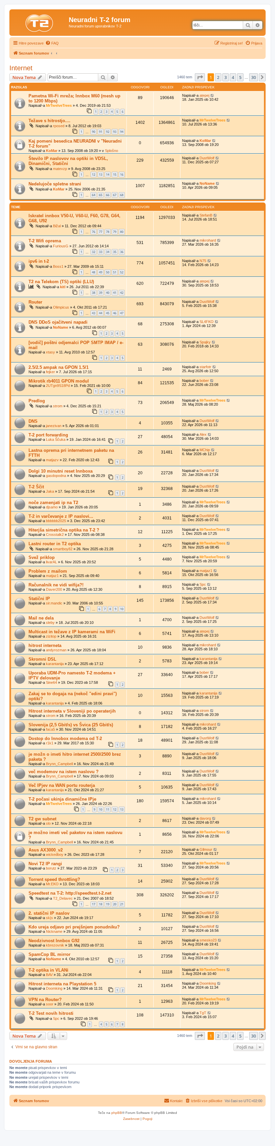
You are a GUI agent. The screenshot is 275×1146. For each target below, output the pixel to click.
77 (100, 232)
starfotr (205, 367)
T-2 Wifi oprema (45, 240)
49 (100, 272)
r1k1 (49, 743)
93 (114, 132)
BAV (49, 975)
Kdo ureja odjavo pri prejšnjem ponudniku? (74, 926)
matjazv (52, 460)
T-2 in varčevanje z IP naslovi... (61, 516)
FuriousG (60, 246)
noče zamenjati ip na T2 (53, 502)
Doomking (54, 988)
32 (93, 252)
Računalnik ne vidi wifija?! (56, 584)
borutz (51, 868)
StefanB (206, 215)
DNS (33, 421)
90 (93, 132)
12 (93, 174)
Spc (203, 584)
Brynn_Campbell (59, 764)
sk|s (49, 918)
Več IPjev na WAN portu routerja (62, 785)
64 (93, 195)
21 (121, 904)
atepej (204, 95)
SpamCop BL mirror (49, 954)
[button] (200, 77)
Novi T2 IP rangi (45, 863)
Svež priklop (42, 557)
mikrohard (208, 240)
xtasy (50, 352)
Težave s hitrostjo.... (49, 120)
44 (100, 313)
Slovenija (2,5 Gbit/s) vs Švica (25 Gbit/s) (71, 724)
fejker (50, 372)
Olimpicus (61, 307)
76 (93, 232)
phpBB (116, 1113)
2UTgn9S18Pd (58, 386)
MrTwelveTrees (59, 105)
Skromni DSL (42, 659)
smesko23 (208, 940)
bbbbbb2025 (56, 521)
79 (114, 232)
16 (121, 174)
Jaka (50, 491)
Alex (203, 434)
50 (107, 272)
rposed (58, 126)
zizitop (51, 636)
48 (93, 272)
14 (107, 174)
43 (93, 313)
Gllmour (206, 849)
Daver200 (54, 589)
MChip (205, 450)
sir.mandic (54, 603)
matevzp (60, 169)
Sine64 (51, 682)
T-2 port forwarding (48, 434)
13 (100, 174)
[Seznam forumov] (40, 21)
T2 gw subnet (42, 818)
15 (114, 174)
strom (57, 406)
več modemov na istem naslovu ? (64, 771)
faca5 (50, 729)
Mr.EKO (52, 884)
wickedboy (54, 854)
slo (48, 823)
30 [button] (253, 77)
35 (114, 252)
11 (107, 809)
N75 (203, 261)
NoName (207, 183)
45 (107, 313)
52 (121, 272)
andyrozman (56, 650)
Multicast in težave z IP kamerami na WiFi (72, 631)
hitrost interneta (45, 645)
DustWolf (207, 158)
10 (121, 609)
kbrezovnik (55, 945)
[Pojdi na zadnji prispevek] (212, 95)
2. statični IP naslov (49, 913)
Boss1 (58, 266)
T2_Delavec (63, 898)
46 (114, 313)
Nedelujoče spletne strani (55, 183)
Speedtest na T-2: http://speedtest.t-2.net (70, 893)
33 (100, 252)
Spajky (205, 342)
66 (107, 195)
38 (93, 293)
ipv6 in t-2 (39, 261)
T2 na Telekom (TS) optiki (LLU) (61, 281)
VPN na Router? (45, 999)
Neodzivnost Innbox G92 (54, 940)
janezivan (53, 426)
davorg (205, 818)
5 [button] (240, 77)
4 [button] (233, 77)
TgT (203, 1013)
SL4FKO (207, 322)
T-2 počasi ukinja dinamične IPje (62, 799)
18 (100, 904)
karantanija (55, 664)
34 (107, 252)
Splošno (111, 151)
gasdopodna (56, 476)
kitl (62, 287)
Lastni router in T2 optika (55, 543)
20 (114, 904)
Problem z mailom (48, 571)
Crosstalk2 (55, 535)
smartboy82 (62, 549)
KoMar (51, 151)
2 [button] (218, 77)
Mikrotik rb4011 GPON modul (59, 381)
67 (114, 195)
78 (107, 232)
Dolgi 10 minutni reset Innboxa (61, 471)
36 (121, 252)
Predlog (37, 400)
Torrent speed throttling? (54, 879)
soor (49, 1004)
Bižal (57, 226)
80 (121, 232)
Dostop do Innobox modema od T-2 (65, 738)
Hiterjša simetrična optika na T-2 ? (64, 530)
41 (114, 293)
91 (100, 132)
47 (121, 313)
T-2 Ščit (36, 486)
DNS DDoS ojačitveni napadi (58, 322)
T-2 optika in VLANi (48, 970)
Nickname (54, 931)
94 (121, 132)
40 (107, 293)
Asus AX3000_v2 (46, 849)
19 (107, 904)
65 (100, 195)
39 (100, 293)
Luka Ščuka (55, 439)
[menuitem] (52, 43)
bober (204, 381)
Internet (21, 68)
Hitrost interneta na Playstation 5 (62, 983)
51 (114, 272)
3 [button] (225, 77)
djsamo (52, 507)
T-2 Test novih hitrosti (51, 1013)
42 (121, 293)
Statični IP (39, 598)
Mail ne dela (41, 618)
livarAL (51, 562)
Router (35, 302)
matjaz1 (52, 576)
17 (93, 904)
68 (121, 195)
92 (107, 132)
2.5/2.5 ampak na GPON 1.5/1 (59, 367)
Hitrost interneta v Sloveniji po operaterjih (72, 711)
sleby (50, 623)
